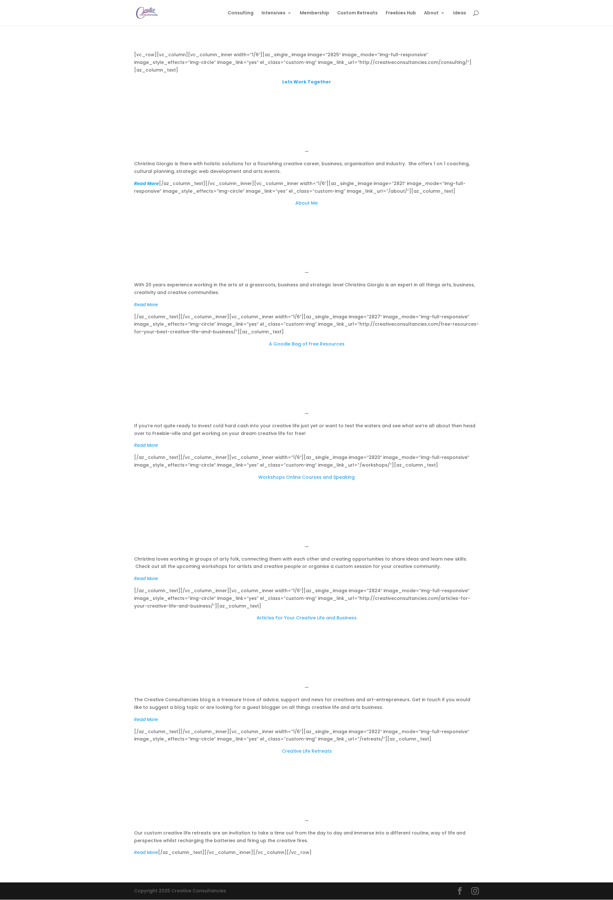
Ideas (459, 13)
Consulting (241, 13)
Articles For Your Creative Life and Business (307, 618)
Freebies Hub (401, 13)
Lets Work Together (306, 82)
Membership (314, 13)
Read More (146, 183)
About (431, 13)
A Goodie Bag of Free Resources (306, 344)
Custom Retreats (357, 13)
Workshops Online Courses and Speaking (306, 477)
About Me (306, 203)
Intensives (273, 13)
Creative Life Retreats (307, 751)
